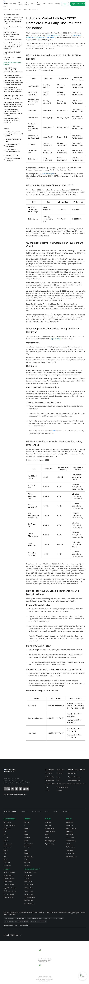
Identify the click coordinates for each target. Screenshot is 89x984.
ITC (5, 853)
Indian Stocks (27, 4)
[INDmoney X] (12, 788)
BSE (24, 925)
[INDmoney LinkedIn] (8, 788)
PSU (25, 850)
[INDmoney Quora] (27, 788)
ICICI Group (69, 850)
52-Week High (28, 885)
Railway (26, 853)
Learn (58, 780)
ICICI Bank (7, 837)
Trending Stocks (29, 897)
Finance (26, 859)
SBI (5, 831)
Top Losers (27, 878)
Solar (47, 834)
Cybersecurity (49, 844)
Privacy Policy (72, 773)
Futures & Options (50, 784)
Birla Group (69, 834)
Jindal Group (70, 853)
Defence (27, 837)
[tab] (10, 812)
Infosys (6, 841)
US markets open (48, 174)
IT (25, 825)
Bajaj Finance (8, 844)
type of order (55, 339)
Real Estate (27, 847)
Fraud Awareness (62, 787)
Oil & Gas (27, 862)
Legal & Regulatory (74, 780)
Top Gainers (28, 875)
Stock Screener (8, 897)
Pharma (26, 828)
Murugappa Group (71, 856)
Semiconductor (50, 831)
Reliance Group (71, 828)
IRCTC (6, 850)
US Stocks (20, 4)
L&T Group (69, 844)
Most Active (28, 881)
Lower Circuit (28, 894)
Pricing (57, 4)
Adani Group (70, 825)
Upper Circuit (28, 891)
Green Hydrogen (50, 841)
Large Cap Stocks (9, 872)
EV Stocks (48, 825)
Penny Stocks (8, 881)
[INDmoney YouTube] (16, 788)
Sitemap (59, 790)
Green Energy (49, 828)
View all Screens (9, 894)
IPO (44, 4)
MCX (28, 925)
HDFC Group (70, 837)
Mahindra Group (71, 841)
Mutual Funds (39, 4)
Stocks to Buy (28, 900)
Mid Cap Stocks (8, 875)
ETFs (32, 4)
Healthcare (27, 865)
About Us (59, 773)
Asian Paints (7, 865)
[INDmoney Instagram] (20, 788)
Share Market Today (30, 872)
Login (65, 4)
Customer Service (62, 784)
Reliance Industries (9, 825)
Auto (25, 831)
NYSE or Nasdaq (52, 35)
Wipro (5, 859)
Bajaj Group (69, 831)
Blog (58, 777)
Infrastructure (28, 844)
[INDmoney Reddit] (24, 788)
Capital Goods (28, 856)
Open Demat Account (79, 4)
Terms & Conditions (74, 777)
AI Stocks (48, 822)
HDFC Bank (7, 828)
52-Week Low (28, 888)
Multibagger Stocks (10, 891)
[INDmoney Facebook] (5, 788)
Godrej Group (70, 847)
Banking (26, 822)
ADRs (54, 431)
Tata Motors (7, 822)
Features (50, 4)
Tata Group (69, 822)
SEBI (16, 925)
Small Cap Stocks (9, 878)
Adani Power (8, 847)
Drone (47, 837)
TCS (5, 834)
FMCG (26, 834)
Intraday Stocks (29, 903)
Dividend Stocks (9, 885)
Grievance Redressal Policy (76, 784)
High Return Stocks (9, 888)
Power (26, 841)
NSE (20, 925)
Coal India (7, 862)
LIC (5, 856)
